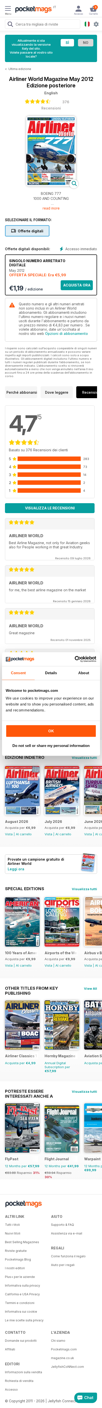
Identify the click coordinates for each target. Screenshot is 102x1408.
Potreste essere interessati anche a (29, 1091)
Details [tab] (51, 673)
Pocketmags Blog (18, 1259)
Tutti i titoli (12, 1225)
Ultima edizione (19, 69)
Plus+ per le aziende (20, 1277)
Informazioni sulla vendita (23, 1372)
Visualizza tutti (84, 758)
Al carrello (24, 834)
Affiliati (10, 1349)
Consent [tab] (18, 673)
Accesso (11, 1389)
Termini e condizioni (19, 1303)
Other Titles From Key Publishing (31, 988)
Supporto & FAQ (62, 1225)
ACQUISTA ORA (77, 285)
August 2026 (16, 821)
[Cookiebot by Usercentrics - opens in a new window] (74, 659)
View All (90, 988)
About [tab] (83, 673)
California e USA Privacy (22, 1294)
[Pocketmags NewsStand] (32, 10)
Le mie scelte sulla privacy (24, 1320)
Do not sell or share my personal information (51, 745)
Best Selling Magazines (22, 1242)
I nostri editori (15, 1268)
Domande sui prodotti (21, 1340)
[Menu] (8, 9)
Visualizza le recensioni (50, 508)
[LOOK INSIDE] (51, 185)
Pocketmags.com (64, 1349)
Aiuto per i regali (63, 1265)
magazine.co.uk (62, 1358)
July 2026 (53, 821)
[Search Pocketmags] (10, 25)
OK (51, 731)
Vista (9, 834)
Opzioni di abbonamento (66, 333)
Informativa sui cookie (21, 1311)
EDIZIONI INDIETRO (24, 757)
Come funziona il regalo (68, 1256)
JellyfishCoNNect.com (67, 1367)
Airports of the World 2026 (61, 953)
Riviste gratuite (16, 1251)
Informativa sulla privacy (22, 1285)
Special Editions (24, 888)
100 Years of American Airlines (21, 953)
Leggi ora (16, 869)
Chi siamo (58, 1340)
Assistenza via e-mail (66, 1233)
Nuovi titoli (12, 1233)
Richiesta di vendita (19, 1381)
